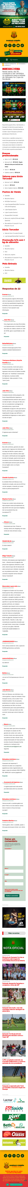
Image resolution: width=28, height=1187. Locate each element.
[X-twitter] (14, 45)
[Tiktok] (22, 45)
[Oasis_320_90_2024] (14, 1138)
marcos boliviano (7, 658)
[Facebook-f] (10, 45)
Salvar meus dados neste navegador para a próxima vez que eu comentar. (14, 890)
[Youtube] (18, 45)
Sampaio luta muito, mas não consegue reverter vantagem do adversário (13, 1009)
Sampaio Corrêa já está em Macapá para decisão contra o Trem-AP (12, 1035)
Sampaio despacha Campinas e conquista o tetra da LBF (13, 984)
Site (6, 881)
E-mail (7, 874)
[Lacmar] (14, 1104)
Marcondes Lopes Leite (9, 586)
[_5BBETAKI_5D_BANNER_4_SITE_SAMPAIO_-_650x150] (14, 284)
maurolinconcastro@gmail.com (12, 746)
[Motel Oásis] (14, 927)
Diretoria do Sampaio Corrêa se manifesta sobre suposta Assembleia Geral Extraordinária (13, 958)
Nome (7, 868)
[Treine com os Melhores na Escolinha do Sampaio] (14, 27)
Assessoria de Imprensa (12, 782)
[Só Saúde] (14, 1113)
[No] (25, 1180)
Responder (5, 313)
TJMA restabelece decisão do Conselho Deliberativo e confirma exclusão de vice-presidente (13, 1061)
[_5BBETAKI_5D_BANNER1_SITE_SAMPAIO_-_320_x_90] (14, 1146)
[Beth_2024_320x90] (14, 1129)
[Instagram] (5, 45)
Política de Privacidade (14, 1182)
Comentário (8, 848)
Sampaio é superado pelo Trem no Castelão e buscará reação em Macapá (13, 1087)
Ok (7, 1184)
